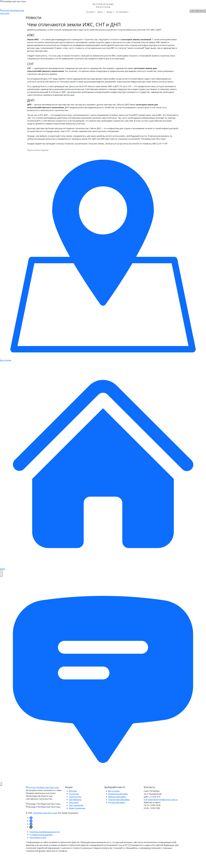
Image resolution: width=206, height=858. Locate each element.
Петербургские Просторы (45, 813)
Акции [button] (110, 12)
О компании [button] (122, 12)
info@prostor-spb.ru (168, 799)
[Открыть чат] (103, 679)
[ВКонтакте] (31, 820)
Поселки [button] (90, 12)
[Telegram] (31, 824)
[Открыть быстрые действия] (1, 573)
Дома (100, 12)
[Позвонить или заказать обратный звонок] (1, 784)
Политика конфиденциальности (45, 832)
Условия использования (41, 834)
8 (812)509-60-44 (151, 799)
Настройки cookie (38, 837)
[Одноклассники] (31, 817)
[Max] (31, 827)
